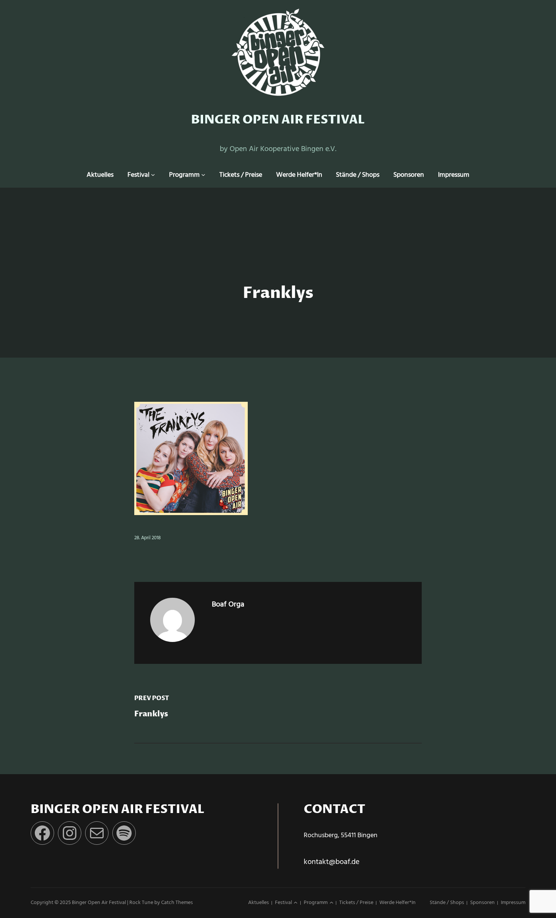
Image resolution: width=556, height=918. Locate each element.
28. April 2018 (147, 538)
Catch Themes (177, 902)
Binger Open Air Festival (278, 120)
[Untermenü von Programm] (203, 175)
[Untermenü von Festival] (153, 175)
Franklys (151, 714)
